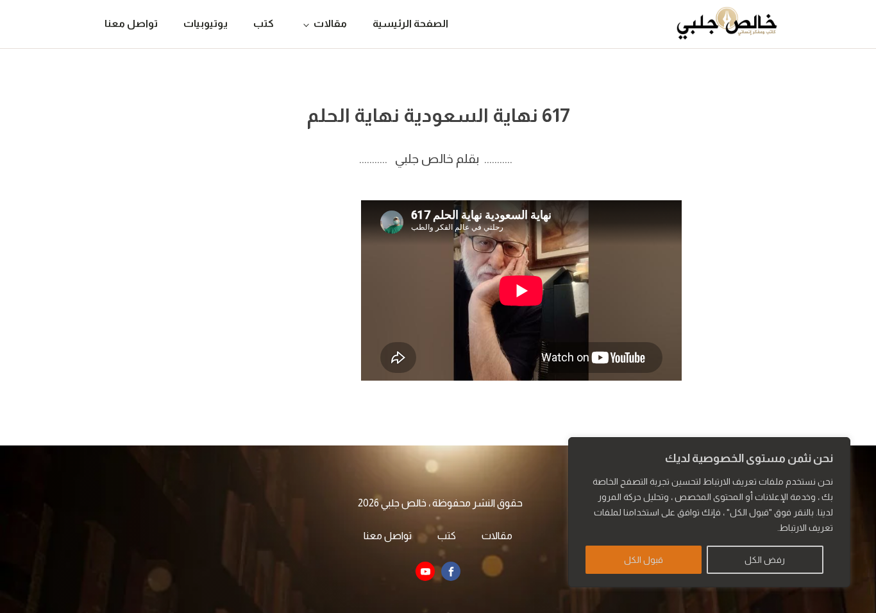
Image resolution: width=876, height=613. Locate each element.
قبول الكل (643, 560)
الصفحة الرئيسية (410, 23)
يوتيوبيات (205, 23)
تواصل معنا (131, 23)
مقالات (330, 23)
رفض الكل (765, 560)
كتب (263, 23)
